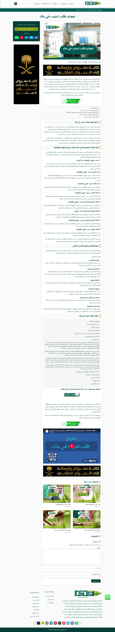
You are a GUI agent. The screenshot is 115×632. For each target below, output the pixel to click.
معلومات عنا (54, 4)
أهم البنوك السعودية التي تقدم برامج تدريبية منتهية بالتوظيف (82, 112)
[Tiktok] (47, 623)
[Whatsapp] (76, 623)
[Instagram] (59, 623)
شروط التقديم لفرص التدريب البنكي (88, 115)
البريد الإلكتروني (96, 574)
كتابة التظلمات (35, 607)
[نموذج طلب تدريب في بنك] (72, 75)
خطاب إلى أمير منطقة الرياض (93, 504)
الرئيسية (71, 4)
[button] (15, 3)
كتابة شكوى (36, 603)
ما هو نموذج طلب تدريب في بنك (89, 110)
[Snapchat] (42, 623)
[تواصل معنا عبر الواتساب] (107, 599)
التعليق (98, 548)
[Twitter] (68, 623)
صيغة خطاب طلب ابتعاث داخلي (92, 530)
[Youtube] (63, 623)
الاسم (99, 567)
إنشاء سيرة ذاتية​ (35, 616)
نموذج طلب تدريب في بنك (91, 117)
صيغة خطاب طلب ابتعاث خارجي (62, 530)
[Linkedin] (51, 623)
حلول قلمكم (64, 4)
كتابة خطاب (94, 10)
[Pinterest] (55, 623)
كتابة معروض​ (35, 597)
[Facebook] (72, 623)
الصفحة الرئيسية (49, 596)
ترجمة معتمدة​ (35, 613)
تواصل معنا (37, 4)
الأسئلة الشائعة (45, 4)
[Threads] (38, 623)
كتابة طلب (36, 610)
